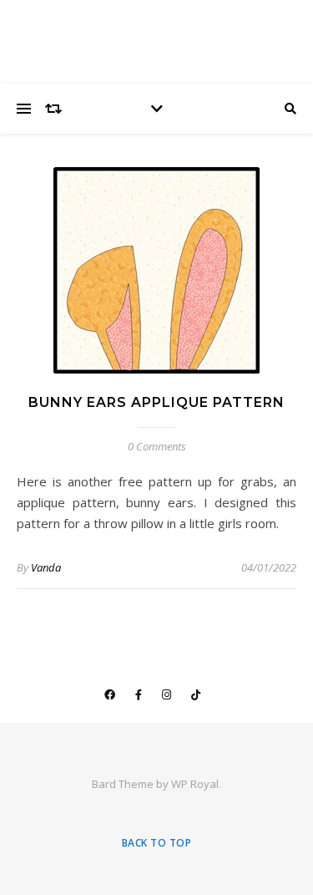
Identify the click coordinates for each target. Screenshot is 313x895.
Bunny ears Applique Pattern (156, 402)
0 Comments (157, 446)
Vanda (46, 567)
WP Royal (195, 783)
